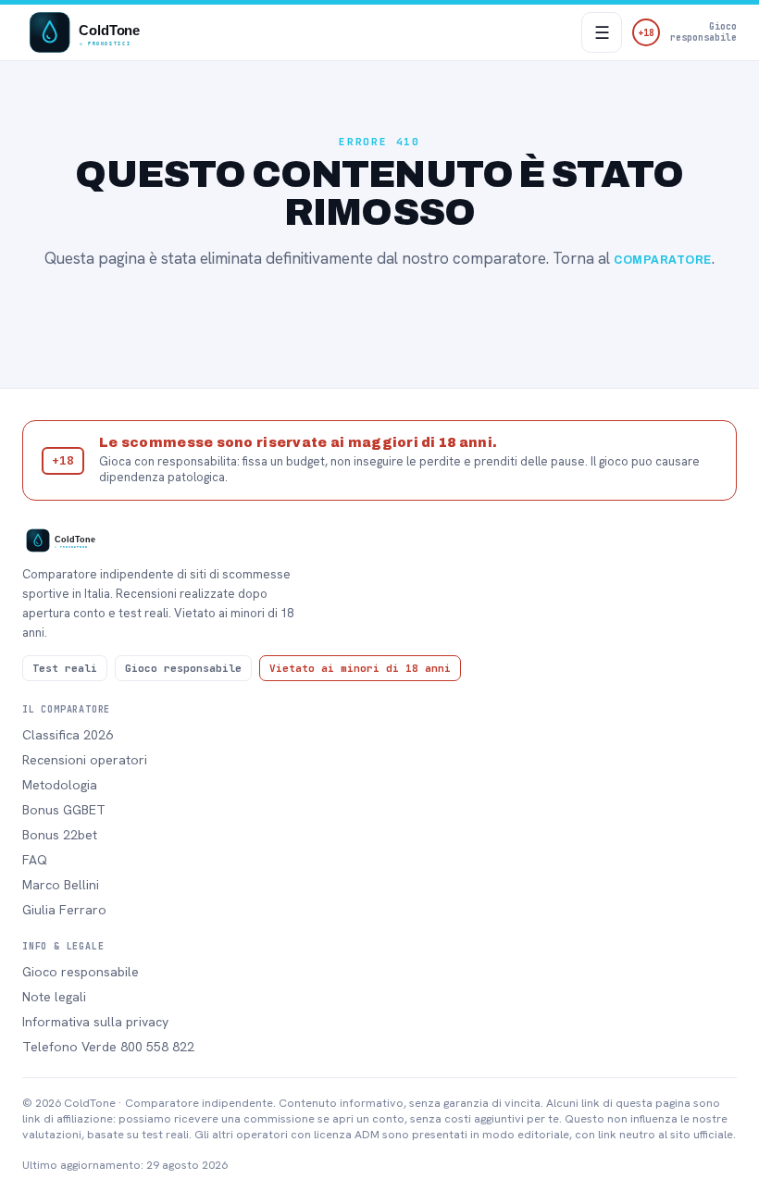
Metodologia (59, 784)
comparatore (662, 260)
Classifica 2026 (67, 734)
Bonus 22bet (59, 834)
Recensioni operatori (84, 759)
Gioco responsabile (80, 971)
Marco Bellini (60, 884)
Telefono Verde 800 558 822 (108, 1046)
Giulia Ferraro (64, 909)
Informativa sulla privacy (95, 1021)
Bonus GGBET (64, 809)
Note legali (54, 996)
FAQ (34, 859)
